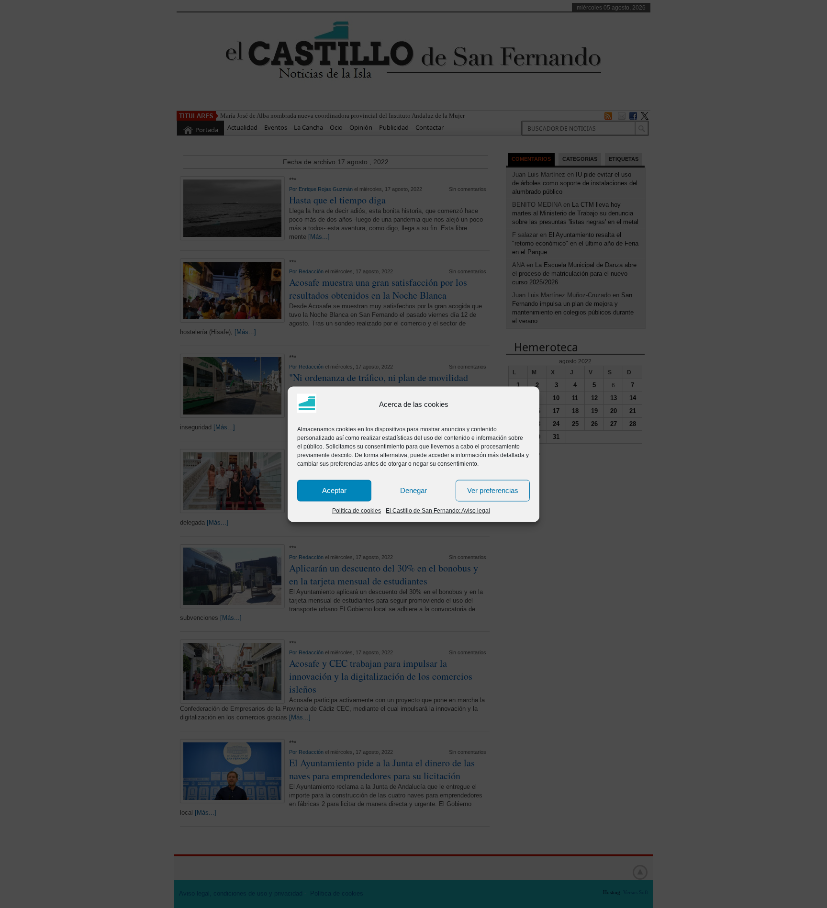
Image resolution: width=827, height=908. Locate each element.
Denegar (413, 490)
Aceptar (334, 490)
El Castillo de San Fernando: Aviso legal (438, 510)
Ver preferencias (492, 490)
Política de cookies (356, 510)
